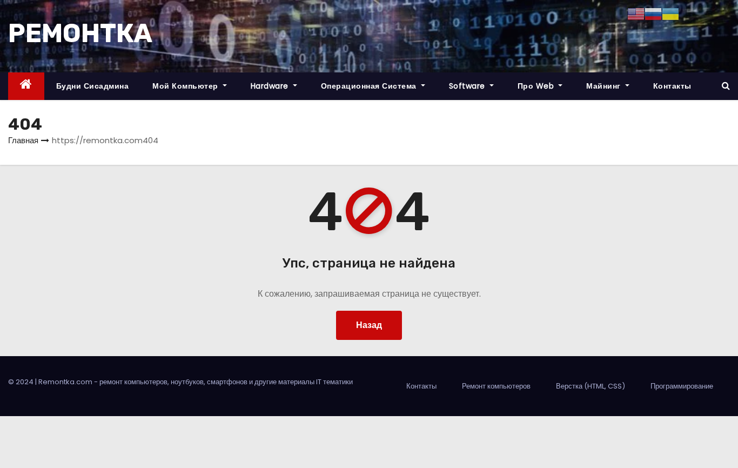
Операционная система (370, 86)
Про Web (537, 86)
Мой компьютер (186, 86)
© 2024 (21, 382)
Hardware (271, 86)
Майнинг (604, 86)
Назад (369, 325)
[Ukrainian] (670, 13)
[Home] (26, 86)
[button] (726, 85)
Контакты (672, 86)
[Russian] (653, 13)
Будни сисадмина (92, 86)
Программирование (681, 386)
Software (468, 86)
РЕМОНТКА (80, 33)
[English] (636, 13)
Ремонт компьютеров (496, 386)
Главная (23, 140)
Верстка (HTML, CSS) (590, 386)
